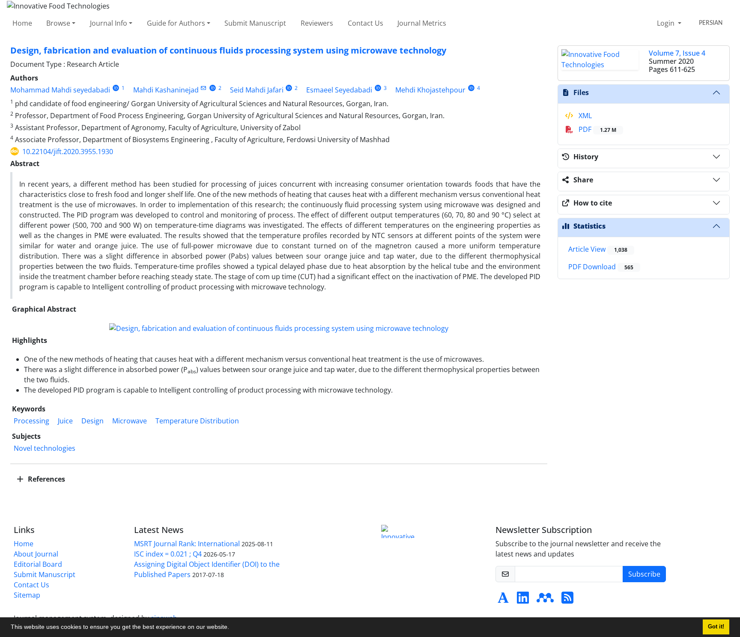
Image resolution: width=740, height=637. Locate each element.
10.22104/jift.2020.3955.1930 (67, 151)
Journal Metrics (421, 23)
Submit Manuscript (255, 23)
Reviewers (317, 23)
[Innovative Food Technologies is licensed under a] (400, 531)
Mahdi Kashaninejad (166, 90)
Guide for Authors (176, 23)
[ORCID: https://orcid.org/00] (213, 88)
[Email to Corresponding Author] (203, 88)
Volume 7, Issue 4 (677, 53)
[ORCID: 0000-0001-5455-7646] (378, 88)
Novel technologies (44, 448)
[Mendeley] (545, 600)
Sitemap (27, 595)
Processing (31, 421)
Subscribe (644, 574)
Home (22, 23)
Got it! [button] (716, 627)
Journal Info (108, 23)
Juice (65, 421)
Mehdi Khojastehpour (430, 90)
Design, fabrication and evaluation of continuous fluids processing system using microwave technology (228, 50)
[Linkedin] (523, 600)
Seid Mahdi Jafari (256, 90)
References (45, 479)
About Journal (36, 554)
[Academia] (503, 600)
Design (92, 421)
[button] (232, 628)
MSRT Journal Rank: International (187, 543)
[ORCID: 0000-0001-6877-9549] (289, 88)
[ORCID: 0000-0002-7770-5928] (116, 88)
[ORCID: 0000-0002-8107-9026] (471, 88)
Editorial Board (38, 564)
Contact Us (365, 23)
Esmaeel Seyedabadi (339, 90)
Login (666, 23)
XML (584, 115)
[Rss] (567, 600)
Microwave (129, 421)
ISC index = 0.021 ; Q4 (168, 554)
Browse (58, 23)
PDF (596, 129)
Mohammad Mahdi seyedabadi (60, 90)
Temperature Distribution (197, 421)
